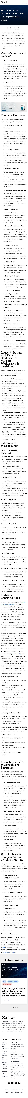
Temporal (4, 1051)
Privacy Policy (6, 1089)
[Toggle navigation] (24, 3)
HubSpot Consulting (4, 1067)
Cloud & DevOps (4, 1043)
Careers (4, 1073)
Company (4, 1071)
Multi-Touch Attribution (7, 984)
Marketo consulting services (18, 653)
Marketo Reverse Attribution (13, 981)
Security (23, 1089)
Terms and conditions (15, 1089)
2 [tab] (15, 1007)
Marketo (4, 981)
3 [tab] (17, 1007)
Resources (4, 1076)
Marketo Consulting (4, 1063)
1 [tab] (13, 1007)
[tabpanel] (14, 983)
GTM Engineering (5, 1058)
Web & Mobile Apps (5, 1047)
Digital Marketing (4, 1054)
